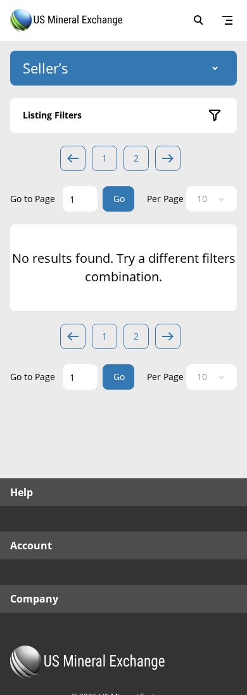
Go (119, 199)
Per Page (165, 199)
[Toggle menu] (227, 20)
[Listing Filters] (214, 115)
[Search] (198, 20)
